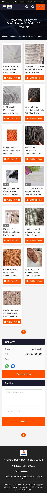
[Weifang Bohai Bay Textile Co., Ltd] (12, 7)
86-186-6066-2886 (37, 2)
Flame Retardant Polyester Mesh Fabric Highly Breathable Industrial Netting (10, 72)
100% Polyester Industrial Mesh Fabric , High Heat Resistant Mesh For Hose (33, 276)
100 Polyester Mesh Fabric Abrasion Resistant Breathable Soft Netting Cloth (11, 113)
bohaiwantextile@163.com (14, 2)
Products (12, 37)
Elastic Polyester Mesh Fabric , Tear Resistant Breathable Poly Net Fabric (11, 154)
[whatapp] (7, 366)
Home (4, 37)
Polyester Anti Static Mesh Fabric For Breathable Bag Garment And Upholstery (11, 235)
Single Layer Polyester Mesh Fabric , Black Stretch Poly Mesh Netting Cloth (34, 154)
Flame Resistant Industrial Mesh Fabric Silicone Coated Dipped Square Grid (10, 316)
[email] (12, 366)
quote (40, 7)
